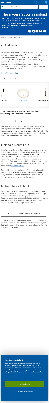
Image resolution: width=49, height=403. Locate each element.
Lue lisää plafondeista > (10, 73)
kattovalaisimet (17, 166)
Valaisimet (11, 37)
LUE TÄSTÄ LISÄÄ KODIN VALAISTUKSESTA (23, 214)
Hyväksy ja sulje (24, 384)
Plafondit (18, 37)
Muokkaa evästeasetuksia (24, 392)
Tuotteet (3, 37)
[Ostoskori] (46, 2)
